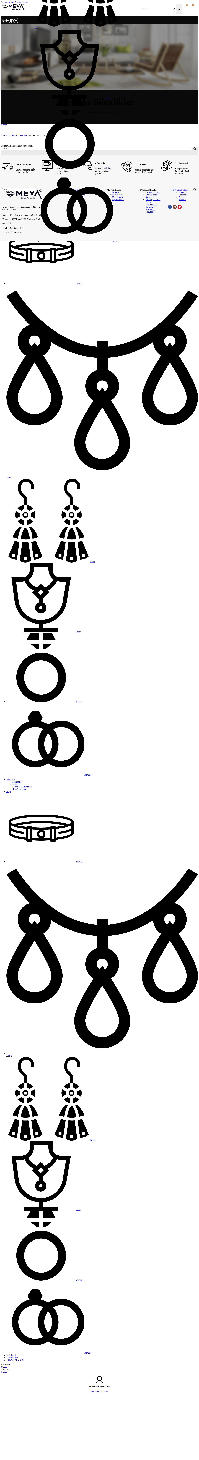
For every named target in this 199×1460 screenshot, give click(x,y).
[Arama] (179, 9)
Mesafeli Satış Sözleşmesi (151, 205)
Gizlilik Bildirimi (153, 192)
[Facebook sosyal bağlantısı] (170, 207)
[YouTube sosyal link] (180, 207)
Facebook (183, 195)
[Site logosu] (13, 13)
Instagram (183, 192)
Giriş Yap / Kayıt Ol (15, 1360)
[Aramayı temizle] (174, 8)
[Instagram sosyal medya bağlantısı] (175, 207)
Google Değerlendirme (22, 787)
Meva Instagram (19, 789)
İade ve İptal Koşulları (151, 210)
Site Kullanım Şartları (151, 196)
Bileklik (23, 135)
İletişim (15, 784)
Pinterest (182, 197)
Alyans (116, 241)
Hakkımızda (17, 782)
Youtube (182, 199)
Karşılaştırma (12, 1358)
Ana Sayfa (6, 135)
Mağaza (15, 135)
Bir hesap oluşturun (99, 1391)
